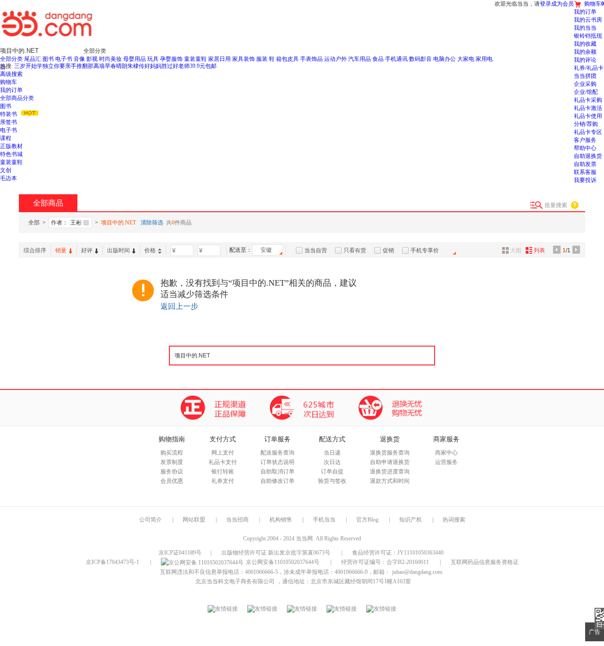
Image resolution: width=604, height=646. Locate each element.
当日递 (332, 452)
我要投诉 (585, 180)
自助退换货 (588, 156)
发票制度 (171, 462)
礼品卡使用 (588, 116)
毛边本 (8, 178)
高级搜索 (11, 74)
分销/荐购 (586, 124)
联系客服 (585, 172)
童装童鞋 (11, 162)
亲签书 (8, 122)
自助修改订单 (277, 481)
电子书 (8, 130)
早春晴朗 (116, 66)
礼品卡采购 (588, 100)
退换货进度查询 (390, 471)
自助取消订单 (277, 471)
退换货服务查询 (390, 452)
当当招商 (237, 519)
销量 (61, 250)
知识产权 (411, 519)
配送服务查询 (277, 452)
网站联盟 (194, 519)
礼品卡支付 (223, 462)
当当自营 (315, 250)
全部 (34, 222)
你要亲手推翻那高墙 (79, 66)
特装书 (8, 114)
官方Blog (367, 519)
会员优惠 (171, 481)
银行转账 (222, 471)
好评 (86, 250)
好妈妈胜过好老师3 (168, 66)
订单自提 (332, 471)
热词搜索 (454, 519)
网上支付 (222, 452)
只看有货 (355, 250)
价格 (150, 250)
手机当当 (324, 519)
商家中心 (446, 452)
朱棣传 (135, 66)
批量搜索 (556, 205)
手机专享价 (425, 250)
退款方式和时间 (390, 481)
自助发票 (585, 164)
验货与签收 (332, 481)
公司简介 (150, 519)
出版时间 (118, 250)
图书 (5, 106)
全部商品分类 (17, 98)
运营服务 (446, 462)
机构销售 (280, 519)
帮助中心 (585, 148)
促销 (388, 250)
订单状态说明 (277, 462)
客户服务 (585, 140)
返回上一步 (179, 306)
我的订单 (11, 90)
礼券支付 (222, 481)
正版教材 (11, 146)
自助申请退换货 (390, 462)
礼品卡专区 (588, 132)
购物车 (8, 82)
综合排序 (35, 250)
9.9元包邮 (205, 66)
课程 (5, 138)
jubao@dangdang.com (417, 572)
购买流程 (171, 452)
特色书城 (11, 154)
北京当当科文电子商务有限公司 (235, 581)
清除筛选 (152, 222)
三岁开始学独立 (34, 66)
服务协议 (171, 471)
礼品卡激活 (588, 108)
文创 (5, 170)
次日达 (332, 462)
